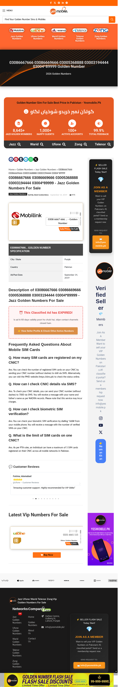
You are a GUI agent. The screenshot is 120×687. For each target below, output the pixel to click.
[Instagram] (100, 418)
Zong (78, 144)
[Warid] (41, 144)
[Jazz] (19, 144)
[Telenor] (109, 144)
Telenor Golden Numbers (79, 38)
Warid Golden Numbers (58, 37)
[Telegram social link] (67, 3)
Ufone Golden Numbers (38, 37)
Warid (34, 144)
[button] (11, 159)
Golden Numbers (25, 170)
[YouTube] (101, 425)
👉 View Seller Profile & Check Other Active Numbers (46, 331)
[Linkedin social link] (63, 3)
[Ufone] (64, 144)
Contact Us (31, 640)
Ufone (56, 144)
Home (12, 170)
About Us (31, 632)
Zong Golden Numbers (101, 37)
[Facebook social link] (51, 3)
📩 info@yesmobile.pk (100, 242)
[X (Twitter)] (101, 432)
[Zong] (85, 144)
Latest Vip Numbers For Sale (38, 514)
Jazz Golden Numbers (17, 37)
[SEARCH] (112, 19)
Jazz (12, 144)
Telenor (100, 144)
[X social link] (55, 3)
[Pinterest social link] (59, 3)
